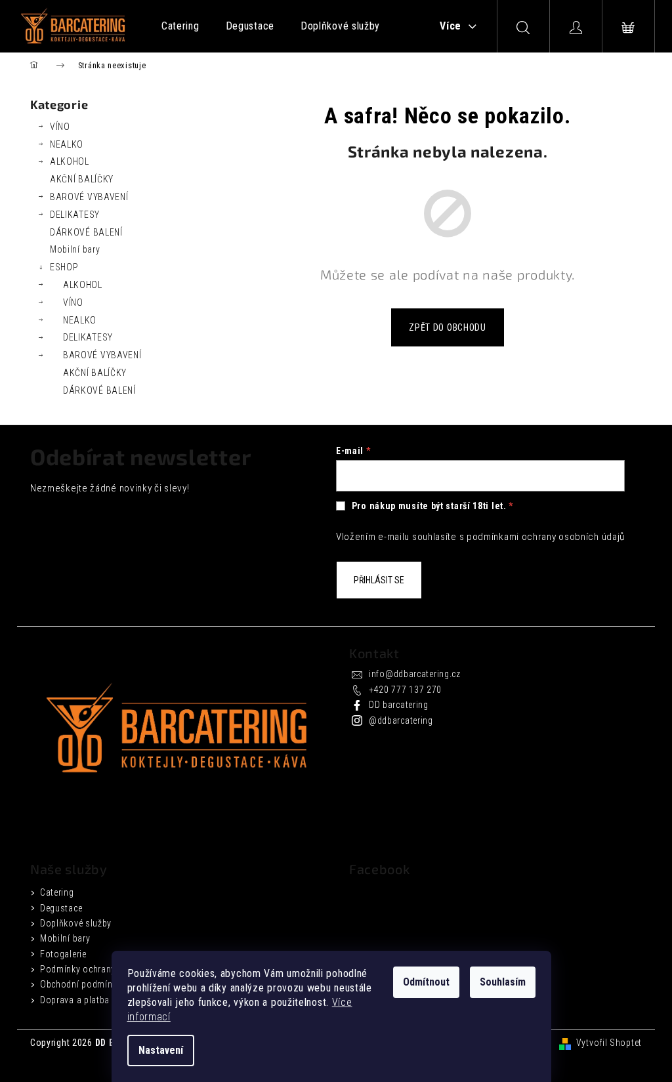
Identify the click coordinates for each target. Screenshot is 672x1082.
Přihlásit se (379, 580)
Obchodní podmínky (80, 984)
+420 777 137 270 (405, 689)
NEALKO (66, 144)
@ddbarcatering (401, 720)
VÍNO (60, 126)
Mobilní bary (75, 249)
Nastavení (160, 1050)
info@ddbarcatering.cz (415, 674)
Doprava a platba (75, 1000)
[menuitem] (180, 26)
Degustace (61, 908)
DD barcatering (399, 704)
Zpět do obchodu (447, 327)
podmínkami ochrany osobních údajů (546, 537)
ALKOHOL (69, 161)
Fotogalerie (63, 954)
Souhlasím (503, 982)
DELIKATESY (75, 214)
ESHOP (64, 267)
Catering (57, 892)
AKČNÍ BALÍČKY (82, 179)
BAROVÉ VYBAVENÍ (89, 197)
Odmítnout (426, 982)
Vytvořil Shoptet (609, 1042)
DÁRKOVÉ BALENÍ (86, 232)
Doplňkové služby (76, 923)
